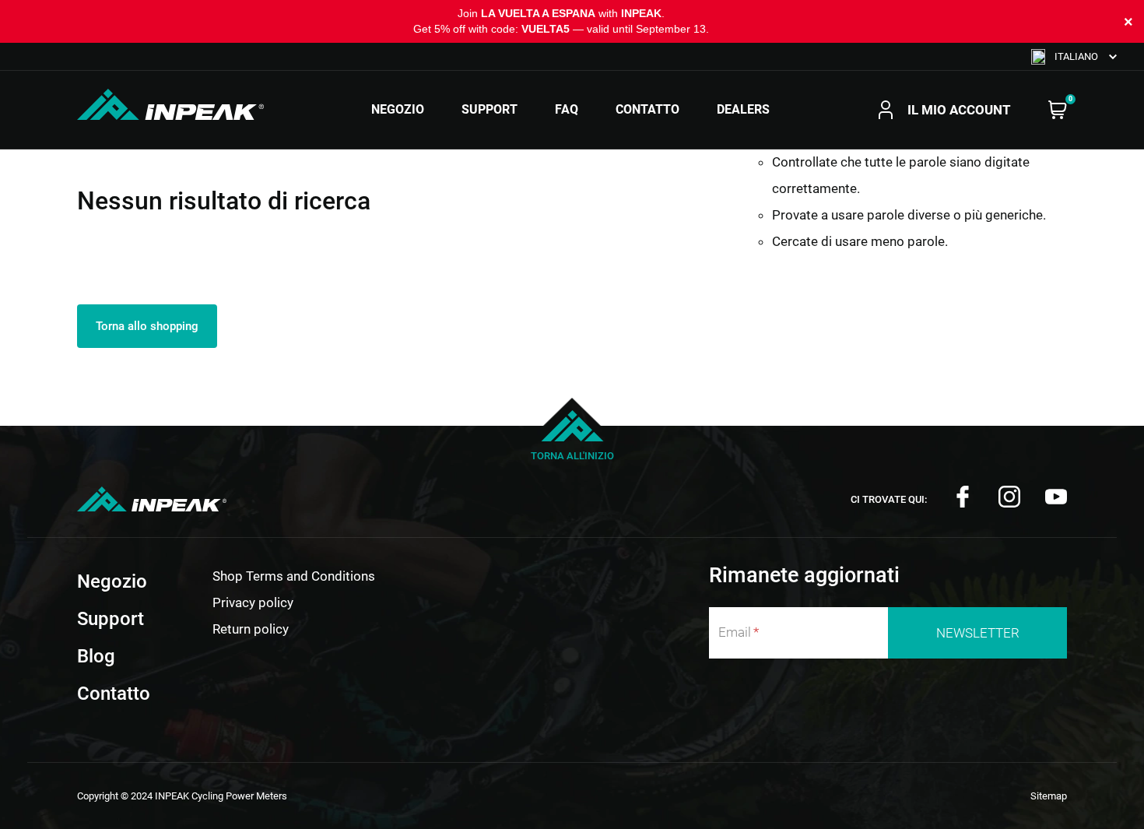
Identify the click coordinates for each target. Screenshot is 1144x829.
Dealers (743, 110)
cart (1057, 109)
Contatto (647, 110)
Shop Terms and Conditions (293, 576)
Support (489, 110)
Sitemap (1048, 796)
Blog (96, 656)
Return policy (250, 629)
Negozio (397, 110)
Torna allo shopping (147, 326)
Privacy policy (252, 602)
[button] (1074, 56)
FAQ (566, 110)
